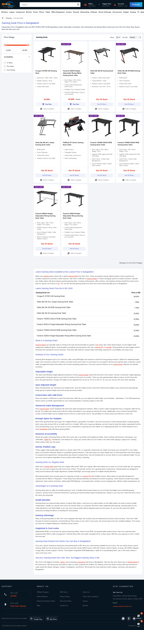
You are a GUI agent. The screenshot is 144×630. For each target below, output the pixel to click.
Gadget (126, 12)
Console (108, 347)
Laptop (12, 12)
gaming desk (117, 364)
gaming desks (92, 278)
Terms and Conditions (90, 596)
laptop (62, 562)
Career (85, 601)
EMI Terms (64, 592)
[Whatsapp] (123, 618)
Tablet (47, 12)
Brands (85, 605)
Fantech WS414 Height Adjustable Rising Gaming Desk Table (45, 216)
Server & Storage (104, 12)
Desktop (4, 12)
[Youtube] (134, 618)
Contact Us (64, 605)
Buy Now (47, 104)
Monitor (29, 12)
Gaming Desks (40, 345)
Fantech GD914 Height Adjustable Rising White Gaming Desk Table (72, 73)
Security (76, 12)
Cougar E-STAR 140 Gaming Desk (51, 296)
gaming (46, 276)
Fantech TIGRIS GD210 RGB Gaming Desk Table (56, 330)
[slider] (5, 45)
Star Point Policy (65, 601)
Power (35, 12)
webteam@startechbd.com (122, 606)
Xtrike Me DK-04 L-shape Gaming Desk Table (55, 302)
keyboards (43, 429)
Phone (41, 12)
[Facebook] (129, 618)
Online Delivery (42, 596)
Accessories (117, 12)
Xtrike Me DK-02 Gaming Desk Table (51, 313)
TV (138, 12)
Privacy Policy (65, 596)
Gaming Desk (41, 37)
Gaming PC (99, 347)
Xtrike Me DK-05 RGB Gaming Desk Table (54, 307)
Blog (38, 605)
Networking (84, 12)
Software (93, 12)
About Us (86, 592)
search (78, 4)
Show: (112, 37)
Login (125, 6)
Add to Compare (47, 109)
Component (20, 12)
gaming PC (87, 476)
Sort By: (125, 37)
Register (120, 6)
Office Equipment (58, 12)
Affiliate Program (43, 592)
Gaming (133, 12)
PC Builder (136, 5)
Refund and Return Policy (46, 601)
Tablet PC (47, 439)
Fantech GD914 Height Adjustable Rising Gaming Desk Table (73, 216)
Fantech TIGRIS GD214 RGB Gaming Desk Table (56, 319)
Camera (69, 12)
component (81, 562)
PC (58, 283)
